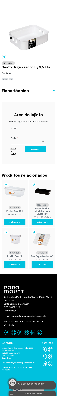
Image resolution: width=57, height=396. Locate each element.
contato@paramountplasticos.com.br (28, 316)
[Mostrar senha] (43, 141)
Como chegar (10, 310)
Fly (11, 79)
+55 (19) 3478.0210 (22, 321)
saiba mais (14, 222)
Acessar (35, 148)
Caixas (5, 79)
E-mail (20, 127)
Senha (20, 138)
